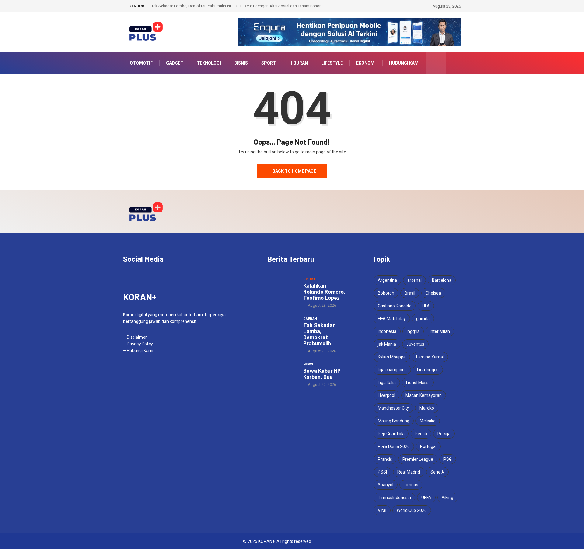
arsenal (414, 280)
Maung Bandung (393, 420)
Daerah (310, 319)
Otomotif (141, 63)
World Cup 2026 (412, 510)
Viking (447, 497)
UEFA (426, 497)
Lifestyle (332, 63)
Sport (268, 63)
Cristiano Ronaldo (395, 305)
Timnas (411, 484)
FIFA (426, 305)
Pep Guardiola (391, 433)
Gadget (174, 63)
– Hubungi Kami (138, 350)
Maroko (426, 408)
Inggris (413, 331)
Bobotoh (386, 293)
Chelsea (433, 293)
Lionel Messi (417, 382)
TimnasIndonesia (394, 497)
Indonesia (387, 331)
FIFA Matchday (392, 318)
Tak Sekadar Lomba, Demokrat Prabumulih (319, 334)
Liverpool (386, 395)
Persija (443, 433)
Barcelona (441, 280)
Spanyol (385, 484)
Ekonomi (366, 63)
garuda (423, 318)
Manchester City (393, 408)
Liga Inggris (428, 369)
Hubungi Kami (404, 63)
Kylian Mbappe (392, 357)
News (308, 364)
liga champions (392, 369)
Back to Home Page (294, 171)
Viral (382, 510)
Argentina (387, 280)
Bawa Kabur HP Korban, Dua (322, 373)
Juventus (415, 344)
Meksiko (428, 420)
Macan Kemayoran (423, 395)
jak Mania (387, 344)
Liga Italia (387, 382)
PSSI (382, 472)
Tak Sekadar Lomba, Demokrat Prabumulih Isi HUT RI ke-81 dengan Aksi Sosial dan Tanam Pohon (236, 6)
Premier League (417, 459)
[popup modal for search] (436, 63)
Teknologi (209, 63)
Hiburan (298, 63)
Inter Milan (440, 331)
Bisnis (241, 63)
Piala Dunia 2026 (394, 446)
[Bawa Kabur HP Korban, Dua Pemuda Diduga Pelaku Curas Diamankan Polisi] (282, 372)
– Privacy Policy (138, 343)
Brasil (410, 293)
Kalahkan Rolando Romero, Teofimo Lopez (324, 291)
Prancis (385, 459)
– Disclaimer (135, 337)
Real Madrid (408, 472)
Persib (421, 433)
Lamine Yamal (430, 357)
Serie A (437, 472)
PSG (447, 459)
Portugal (428, 446)
